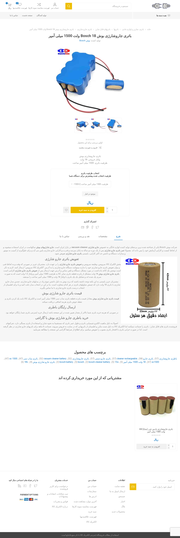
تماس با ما (64, 236)
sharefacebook (92, 227)
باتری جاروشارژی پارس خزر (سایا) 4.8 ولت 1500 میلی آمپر (156, 430)
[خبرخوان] (19, 485)
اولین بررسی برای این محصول (90, 142)
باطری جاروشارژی (168, 358)
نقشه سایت (120, 486)
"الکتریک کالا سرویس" (34, 267)
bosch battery (66, 362)
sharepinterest (87, 227)
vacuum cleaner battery (55, 358)
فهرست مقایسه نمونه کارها (39, 8)
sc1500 (155, 362)
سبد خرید (92, 511)
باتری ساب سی (30, 358)
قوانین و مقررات (60, 501)
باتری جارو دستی (103, 358)
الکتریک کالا (91, 522)
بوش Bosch (84, 40)
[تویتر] (35, 485)
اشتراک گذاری (90, 221)
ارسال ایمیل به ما (117, 491)
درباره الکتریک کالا (60, 506)
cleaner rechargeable (127, 358)
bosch (81, 362)
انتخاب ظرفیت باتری (90, 173)
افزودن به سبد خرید (87, 210)
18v (26, 362)
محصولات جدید (118, 511)
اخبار (123, 501)
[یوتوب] (25, 485)
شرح (118, 236)
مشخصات (102, 236)
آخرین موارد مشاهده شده (85, 501)
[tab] (118, 236)
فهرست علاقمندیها (88, 516)
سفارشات (91, 491)
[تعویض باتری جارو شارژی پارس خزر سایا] (156, 405)
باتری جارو (148, 358)
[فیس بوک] (30, 485)
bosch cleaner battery (99, 362)
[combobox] (101, 6)
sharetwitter (97, 227)
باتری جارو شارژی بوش (44, 362)
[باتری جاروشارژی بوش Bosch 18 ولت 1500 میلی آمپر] (114, 125)
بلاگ (123, 506)
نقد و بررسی (84, 236)
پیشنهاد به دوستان (82, 227)
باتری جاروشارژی (80, 358)
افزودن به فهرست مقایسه (88, 148)
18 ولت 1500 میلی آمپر (134, 362)
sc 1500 (13, 358)
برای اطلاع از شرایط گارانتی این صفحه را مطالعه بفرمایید (58, 329)
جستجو (122, 496)
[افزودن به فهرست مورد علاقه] (66, 210)
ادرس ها (92, 496)
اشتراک (133, 486)
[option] (114, 125)
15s (117, 362)
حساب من (55, 8)
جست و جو (68, 6)
